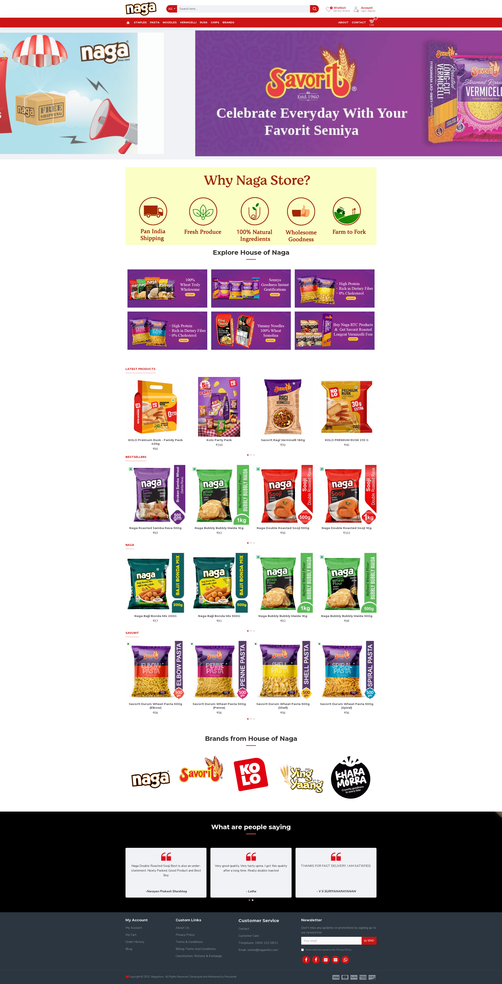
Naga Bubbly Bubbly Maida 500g (346, 616)
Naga (130, 545)
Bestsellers (136, 457)
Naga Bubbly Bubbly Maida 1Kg (219, 528)
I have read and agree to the (328, 949)
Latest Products (141, 369)
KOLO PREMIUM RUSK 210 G (346, 440)
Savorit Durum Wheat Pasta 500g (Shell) (283, 706)
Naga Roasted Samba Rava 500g (155, 528)
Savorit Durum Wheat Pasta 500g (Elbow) (155, 706)
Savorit (132, 633)
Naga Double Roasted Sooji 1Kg (347, 528)
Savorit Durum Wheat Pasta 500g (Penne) (219, 706)
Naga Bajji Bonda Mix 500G (219, 616)
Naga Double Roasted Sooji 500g (283, 528)
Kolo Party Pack (219, 440)
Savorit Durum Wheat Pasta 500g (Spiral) (346, 706)
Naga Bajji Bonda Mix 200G (155, 616)
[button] (248, 455)
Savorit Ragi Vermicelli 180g (283, 440)
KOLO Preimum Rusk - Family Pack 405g (155, 442)
